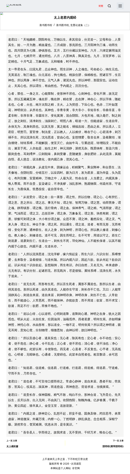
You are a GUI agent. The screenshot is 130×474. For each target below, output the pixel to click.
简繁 (101, 5)
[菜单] (120, 6)
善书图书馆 (62, 25)
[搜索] (109, 5)
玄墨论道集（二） (80, 25)
